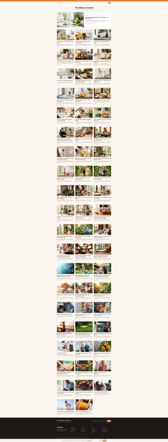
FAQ (92, 432)
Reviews (82, 431)
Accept (104, 440)
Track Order (93, 431)
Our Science (83, 428)
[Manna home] (60, 3)
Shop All (72, 431)
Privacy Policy (104, 428)
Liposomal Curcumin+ (74, 428)
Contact (93, 428)
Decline (100, 440)
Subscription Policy (105, 431)
